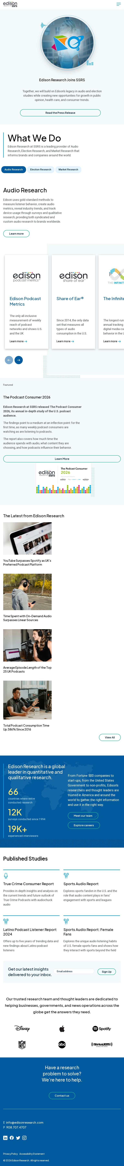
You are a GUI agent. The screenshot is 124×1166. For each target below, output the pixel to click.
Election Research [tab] (40, 169)
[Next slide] (19, 360)
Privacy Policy (10, 1153)
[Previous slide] (9, 360)
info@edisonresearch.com (24, 1122)
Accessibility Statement (32, 1153)
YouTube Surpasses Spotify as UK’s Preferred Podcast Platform (27, 562)
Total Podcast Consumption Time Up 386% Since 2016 (26, 727)
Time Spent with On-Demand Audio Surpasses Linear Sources (27, 618)
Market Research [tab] (68, 169)
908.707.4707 (16, 1127)
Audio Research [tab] (14, 169)
